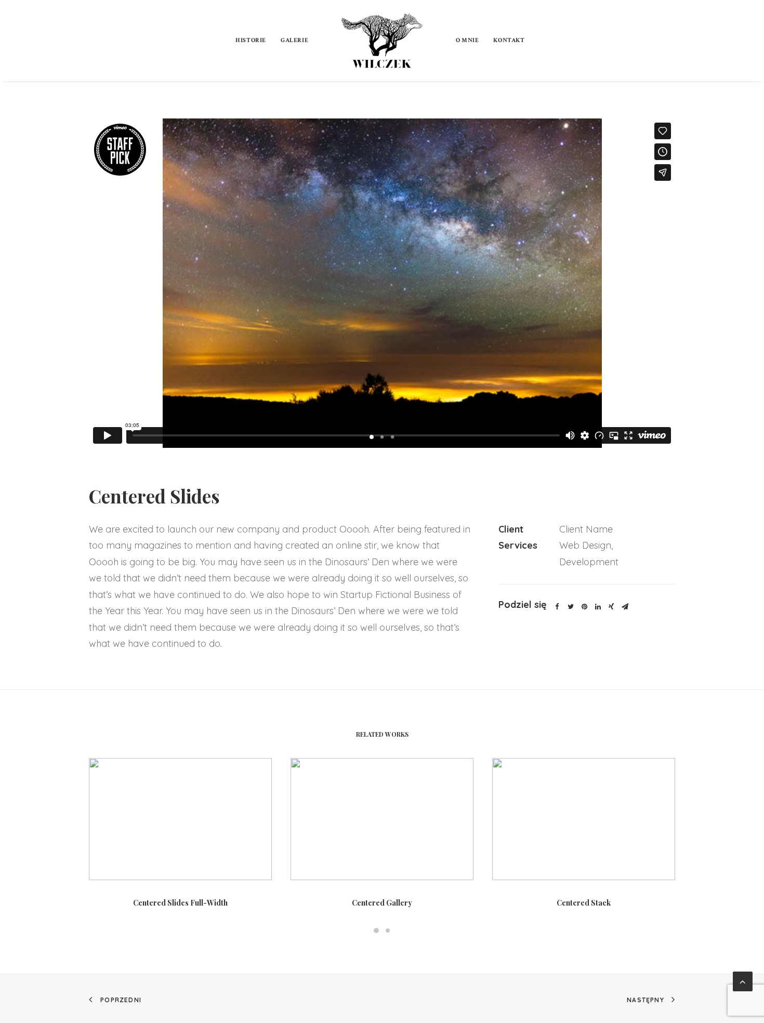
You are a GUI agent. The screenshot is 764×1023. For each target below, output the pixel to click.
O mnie (467, 40)
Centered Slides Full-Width (180, 903)
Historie (250, 40)
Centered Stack (584, 903)
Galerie (294, 40)
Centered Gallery (382, 903)
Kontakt (508, 40)
